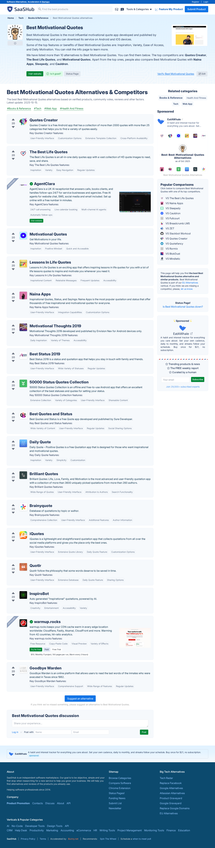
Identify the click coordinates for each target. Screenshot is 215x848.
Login (205, 2)
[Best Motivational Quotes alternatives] (15, 32)
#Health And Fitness (71, 108)
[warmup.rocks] (23, 623)
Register (195, 2)
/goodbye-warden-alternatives (27, 664)
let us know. (187, 289)
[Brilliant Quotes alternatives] (23, 475)
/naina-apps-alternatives (23, 290)
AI (8, 826)
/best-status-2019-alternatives (27, 350)
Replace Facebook (171, 783)
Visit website (34, 73)
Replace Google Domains (175, 808)
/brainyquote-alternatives (24, 502)
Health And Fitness (196, 97)
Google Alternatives (171, 788)
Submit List (115, 803)
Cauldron (61, 64)
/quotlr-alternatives (20, 561)
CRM (9, 830)
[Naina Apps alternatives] (23, 295)
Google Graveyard (170, 803)
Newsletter (115, 808)
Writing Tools (107, 830)
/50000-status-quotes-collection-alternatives (35, 378)
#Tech (37, 108)
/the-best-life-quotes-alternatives (29, 148)
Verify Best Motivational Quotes (175, 73)
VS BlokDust (172, 253)
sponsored (34, 755)
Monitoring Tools (154, 830)
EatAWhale (181, 334)
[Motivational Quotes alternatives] (23, 235)
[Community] (122, 9)
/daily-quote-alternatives (23, 438)
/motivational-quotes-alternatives (29, 230)
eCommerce (83, 830)
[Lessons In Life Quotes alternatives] (23, 263)
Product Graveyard (171, 798)
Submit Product (196, 9)
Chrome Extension (119, 788)
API (69, 803)
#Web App (50, 108)
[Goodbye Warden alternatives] (23, 669)
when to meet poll (142, 838)
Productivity (37, 830)
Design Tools (54, 826)
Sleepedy (41, 64)
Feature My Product (170, 9)
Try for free (36, 649)
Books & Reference (170, 97)
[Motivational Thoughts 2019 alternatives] (23, 327)
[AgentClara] (23, 185)
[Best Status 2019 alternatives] (23, 355)
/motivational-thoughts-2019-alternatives (33, 322)
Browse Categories (120, 778)
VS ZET (169, 228)
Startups (46, 2)
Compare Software (120, 783)
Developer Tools (35, 826)
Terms (43, 838)
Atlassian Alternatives (172, 793)
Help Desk (21, 830)
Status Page (72, 73)
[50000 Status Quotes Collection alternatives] (23, 383)
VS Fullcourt (172, 218)
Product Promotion (18, 803)
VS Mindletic (172, 258)
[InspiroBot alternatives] (23, 595)
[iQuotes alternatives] (23, 535)
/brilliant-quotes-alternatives (26, 470)
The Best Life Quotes (40, 59)
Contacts (37, 803)
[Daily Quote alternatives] (23, 443)
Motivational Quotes (76, 59)
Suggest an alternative (80, 698)
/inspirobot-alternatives (23, 590)
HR (95, 830)
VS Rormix (171, 248)
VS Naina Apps (174, 203)
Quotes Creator (195, 55)
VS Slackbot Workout (178, 233)
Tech (175, 103)
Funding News (117, 798)
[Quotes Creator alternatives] (23, 121)
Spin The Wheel (108, 838)
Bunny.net (73, 838)
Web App (187, 103)
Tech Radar (166, 778)
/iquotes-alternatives (21, 530)
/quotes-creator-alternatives (25, 116)
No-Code (17, 826)
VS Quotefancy (174, 243)
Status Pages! (116, 793)
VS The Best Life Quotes (179, 198)
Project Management (129, 830)
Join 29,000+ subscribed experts (183, 386)
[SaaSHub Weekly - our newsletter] (116, 9)
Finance (171, 830)
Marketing (52, 830)
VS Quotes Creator (176, 238)
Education (184, 830)
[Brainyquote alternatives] (23, 507)
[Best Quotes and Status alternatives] (23, 415)
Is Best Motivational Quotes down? (183, 306)
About (60, 803)
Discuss (49, 803)
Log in (15, 732)
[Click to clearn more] (107, 753)
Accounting (67, 830)
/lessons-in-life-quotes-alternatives (30, 258)
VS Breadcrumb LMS (177, 223)
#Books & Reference (19, 108)
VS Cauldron (172, 213)
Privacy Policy (28, 838)
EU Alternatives (190, 282)
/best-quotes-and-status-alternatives (31, 410)
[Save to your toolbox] (15, 43)
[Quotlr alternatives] (23, 567)
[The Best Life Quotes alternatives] (23, 153)
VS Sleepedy (173, 208)
